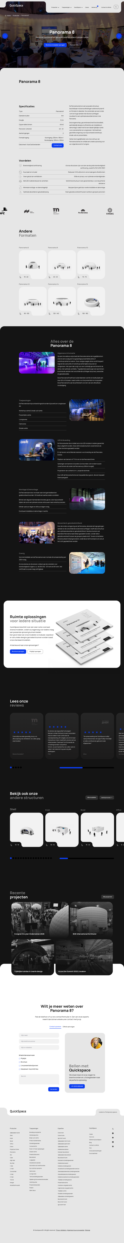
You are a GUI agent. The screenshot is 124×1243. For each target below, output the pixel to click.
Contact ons (74, 45)
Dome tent (61, 1133)
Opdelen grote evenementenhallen (38, 1179)
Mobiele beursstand (63, 1149)
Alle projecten (107, 897)
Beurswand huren (62, 1199)
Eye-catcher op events (35, 1168)
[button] (55, 7)
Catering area (33, 1182)
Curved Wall (13, 1171)
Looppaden (32, 1160)
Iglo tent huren (62, 1138)
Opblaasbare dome (63, 1146)
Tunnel (12, 1180)
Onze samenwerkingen (95, 1151)
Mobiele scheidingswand (64, 1166)
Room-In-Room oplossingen (36, 1149)
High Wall (12, 1160)
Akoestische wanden (35, 1163)
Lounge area (32, 1174)
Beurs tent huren (62, 1202)
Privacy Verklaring (61, 1230)
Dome (11, 1146)
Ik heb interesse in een (27, 1055)
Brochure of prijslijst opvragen (55, 45)
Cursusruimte (33, 1146)
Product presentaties (35, 1140)
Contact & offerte (106, 7)
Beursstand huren (62, 1157)
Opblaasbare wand (15, 1133)
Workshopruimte (33, 1135)
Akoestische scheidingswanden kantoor (68, 1168)
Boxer (11, 1141)
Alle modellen (91, 797)
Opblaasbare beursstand (64, 1155)
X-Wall (11, 1174)
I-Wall (11, 1166)
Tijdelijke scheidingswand (65, 1180)
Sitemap (87, 1230)
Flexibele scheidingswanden (65, 1193)
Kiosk (11, 1138)
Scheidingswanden (34, 1143)
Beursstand (32, 1157)
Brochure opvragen (18, 651)
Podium (31, 1188)
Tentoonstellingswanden (36, 1176)
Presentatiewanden (34, 1185)
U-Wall (11, 1168)
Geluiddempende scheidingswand (67, 1174)
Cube (11, 1157)
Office (11, 1144)
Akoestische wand (15, 1185)
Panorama (12, 1152)
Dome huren (61, 1135)
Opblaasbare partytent (64, 1144)
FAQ (90, 1148)
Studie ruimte (33, 1151)
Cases (87, 7)
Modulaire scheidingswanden (65, 1160)
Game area (32, 1171)
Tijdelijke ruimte (62, 1191)
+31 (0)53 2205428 (77, 1086)
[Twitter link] (113, 1129)
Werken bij (94, 7)
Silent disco (32, 1190)
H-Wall (11, 1177)
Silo (11, 1155)
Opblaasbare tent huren (64, 1141)
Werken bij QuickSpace (95, 1139)
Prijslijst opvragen (35, 651)
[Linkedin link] (113, 1133)
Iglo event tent (62, 1204)
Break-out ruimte (34, 1138)
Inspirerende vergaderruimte (65, 1188)
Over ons (91, 1137)
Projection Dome (14, 1149)
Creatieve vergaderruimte (65, 1185)
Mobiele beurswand (63, 1163)
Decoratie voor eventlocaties (37, 1165)
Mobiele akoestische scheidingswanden (68, 1177)
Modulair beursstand (63, 1152)
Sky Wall (12, 1163)
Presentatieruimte (63, 1182)
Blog (90, 1142)
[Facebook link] (113, 1137)
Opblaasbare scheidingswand (65, 1196)
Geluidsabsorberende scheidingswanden (68, 1171)
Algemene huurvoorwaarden (75, 1230)
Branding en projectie (35, 1132)
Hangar (12, 1182)
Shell (11, 1135)
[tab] (55, 1027)
